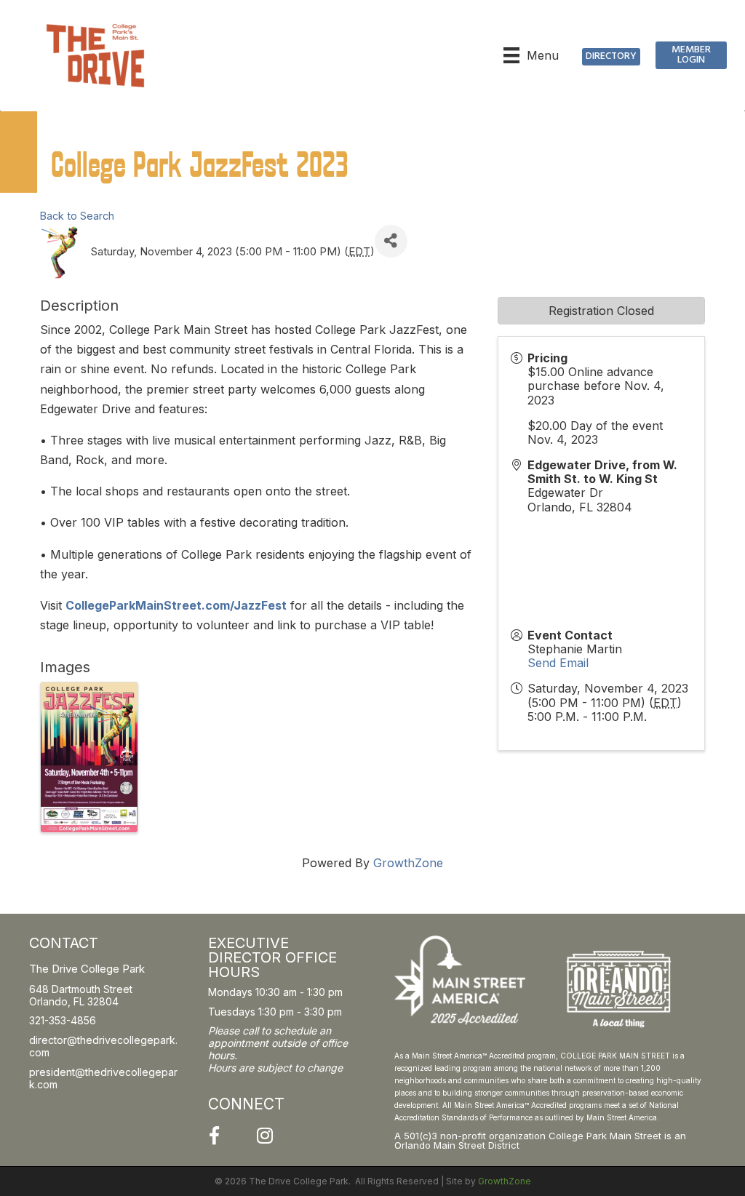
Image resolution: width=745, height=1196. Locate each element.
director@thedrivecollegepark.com (103, 1046)
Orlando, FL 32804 (74, 1001)
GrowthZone (408, 863)
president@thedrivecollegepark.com (103, 1078)
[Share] (391, 241)
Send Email (558, 662)
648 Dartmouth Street (80, 989)
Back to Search (77, 216)
